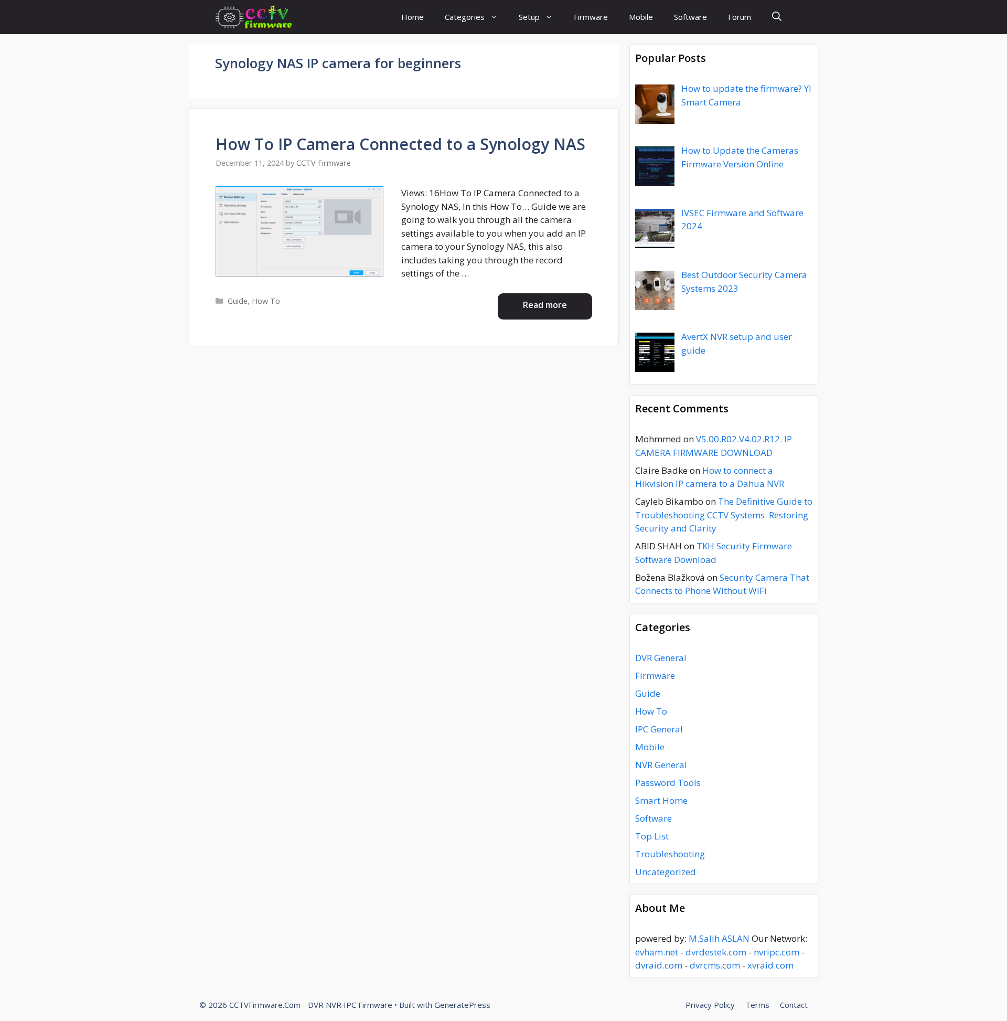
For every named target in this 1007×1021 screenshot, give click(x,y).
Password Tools (668, 783)
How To (266, 301)
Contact (794, 1004)
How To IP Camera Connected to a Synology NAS (400, 144)
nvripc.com (776, 952)
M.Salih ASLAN (719, 938)
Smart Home (661, 800)
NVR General (661, 765)
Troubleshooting (670, 854)
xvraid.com (770, 965)
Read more (545, 305)
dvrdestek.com (715, 952)
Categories (465, 17)
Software (690, 17)
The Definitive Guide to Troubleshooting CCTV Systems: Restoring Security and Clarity (723, 514)
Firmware (591, 17)
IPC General (659, 729)
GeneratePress (462, 1004)
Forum (739, 17)
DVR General (661, 658)
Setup (529, 17)
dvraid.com (658, 965)
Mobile (641, 17)
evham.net (656, 952)
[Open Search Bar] (777, 17)
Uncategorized (665, 872)
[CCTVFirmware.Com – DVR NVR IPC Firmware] (253, 17)
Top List (652, 836)
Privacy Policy (710, 1004)
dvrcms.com (715, 965)
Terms (757, 1004)
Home (412, 17)
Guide (238, 301)
